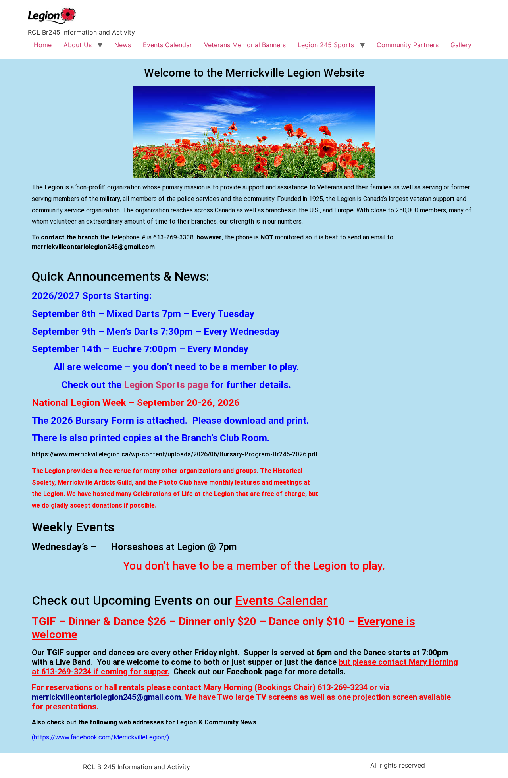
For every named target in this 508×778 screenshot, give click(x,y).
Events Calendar (167, 45)
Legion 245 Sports (326, 45)
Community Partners (408, 45)
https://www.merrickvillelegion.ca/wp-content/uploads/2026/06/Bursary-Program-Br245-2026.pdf (175, 454)
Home (43, 45)
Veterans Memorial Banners (245, 45)
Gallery (460, 45)
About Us (78, 45)
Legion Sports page (166, 384)
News (122, 45)
